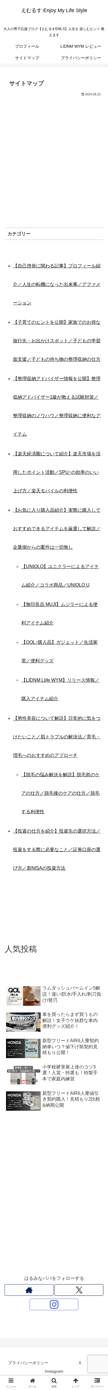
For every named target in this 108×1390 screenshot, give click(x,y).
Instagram (54, 1371)
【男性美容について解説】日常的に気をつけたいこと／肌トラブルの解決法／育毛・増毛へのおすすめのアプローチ (57, 737)
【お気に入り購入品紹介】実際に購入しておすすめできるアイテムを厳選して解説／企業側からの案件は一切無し (57, 529)
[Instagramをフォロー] (54, 1304)
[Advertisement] (54, 155)
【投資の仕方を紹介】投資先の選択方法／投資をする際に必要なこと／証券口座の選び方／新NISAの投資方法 (57, 849)
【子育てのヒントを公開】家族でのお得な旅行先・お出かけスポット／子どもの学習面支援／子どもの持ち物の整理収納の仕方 (57, 341)
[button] (97, 956)
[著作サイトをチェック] (29, 1290)
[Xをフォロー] (78, 1290)
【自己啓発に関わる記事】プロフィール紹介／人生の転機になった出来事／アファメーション (57, 284)
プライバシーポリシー (28, 1363)
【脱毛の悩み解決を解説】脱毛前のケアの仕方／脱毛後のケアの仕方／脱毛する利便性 (60, 793)
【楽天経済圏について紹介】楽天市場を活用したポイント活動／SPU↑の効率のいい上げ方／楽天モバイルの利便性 (57, 472)
